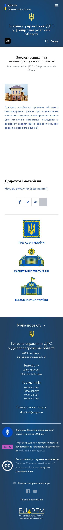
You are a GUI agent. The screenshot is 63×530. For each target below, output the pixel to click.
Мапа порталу (29, 325)
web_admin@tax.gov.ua (32, 450)
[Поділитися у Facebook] (20, 202)
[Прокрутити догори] (58, 513)
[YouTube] (35, 491)
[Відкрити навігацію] (56, 5)
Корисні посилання (31, 499)
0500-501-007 (31, 388)
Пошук (54, 41)
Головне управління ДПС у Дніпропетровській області (31, 30)
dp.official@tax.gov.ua (31, 412)
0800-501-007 (31, 399)
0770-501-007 (31, 391)
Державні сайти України (19, 9)
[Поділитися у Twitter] (27, 202)
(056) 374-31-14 (28, 374)
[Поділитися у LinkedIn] (35, 202)
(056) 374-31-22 (31, 370)
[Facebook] (28, 491)
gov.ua (12, 5)
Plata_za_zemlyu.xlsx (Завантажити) (26, 189)
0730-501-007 (31, 395)
